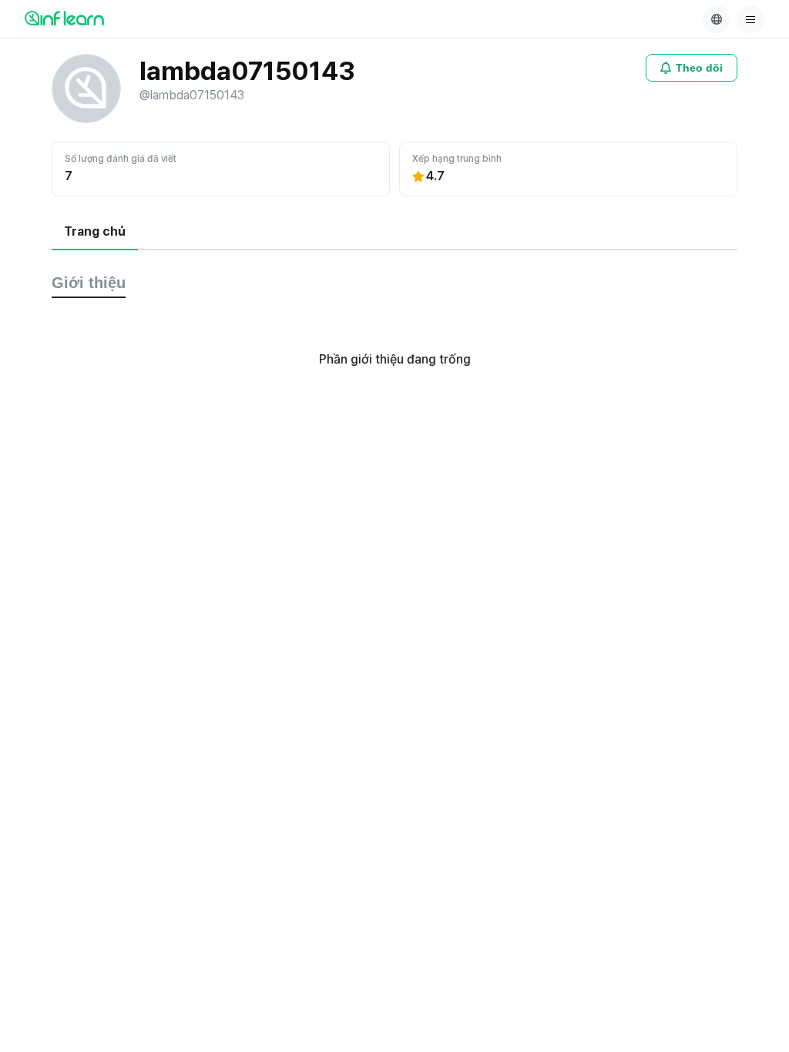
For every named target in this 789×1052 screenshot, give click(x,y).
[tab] (95, 232)
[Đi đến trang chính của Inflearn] (64, 18)
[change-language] (716, 19)
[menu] (750, 19)
